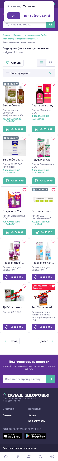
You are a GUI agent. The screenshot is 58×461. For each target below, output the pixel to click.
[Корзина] (29, 456)
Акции (32, 415)
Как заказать (36, 420)
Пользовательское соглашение (20, 448)
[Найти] (50, 24)
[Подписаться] (50, 379)
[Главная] (27, 395)
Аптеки (7, 415)
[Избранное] (40, 456)
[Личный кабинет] (52, 456)
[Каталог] (17, 456)
